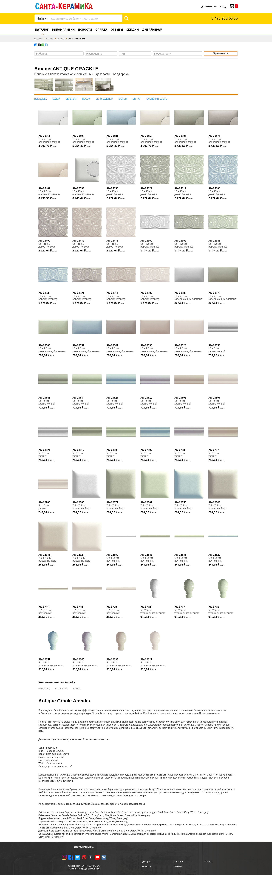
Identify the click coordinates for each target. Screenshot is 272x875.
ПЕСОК (86, 99)
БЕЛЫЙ (56, 99)
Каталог (42, 29)
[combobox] (78, 18)
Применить (221, 53)
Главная (38, 38)
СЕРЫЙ (123, 99)
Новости (85, 29)
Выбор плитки (63, 29)
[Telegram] (46, 45)
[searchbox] (59, 53)
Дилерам (146, 861)
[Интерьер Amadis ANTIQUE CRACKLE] (43, 86)
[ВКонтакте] (35, 45)
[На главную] (64, 6)
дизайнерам (209, 6)
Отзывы (117, 29)
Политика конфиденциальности (84, 868)
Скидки (132, 29)
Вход (223, 6)
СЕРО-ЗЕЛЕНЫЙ (104, 99)
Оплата (101, 29)
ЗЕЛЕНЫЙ (71, 99)
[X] (39, 45)
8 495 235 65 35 (224, 18)
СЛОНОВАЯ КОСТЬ (156, 99)
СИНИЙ (137, 99)
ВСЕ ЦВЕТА (40, 99)
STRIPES (77, 688)
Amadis (61, 38)
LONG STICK (44, 688)
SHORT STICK (61, 688)
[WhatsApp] (42, 45)
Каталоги (178, 861)
